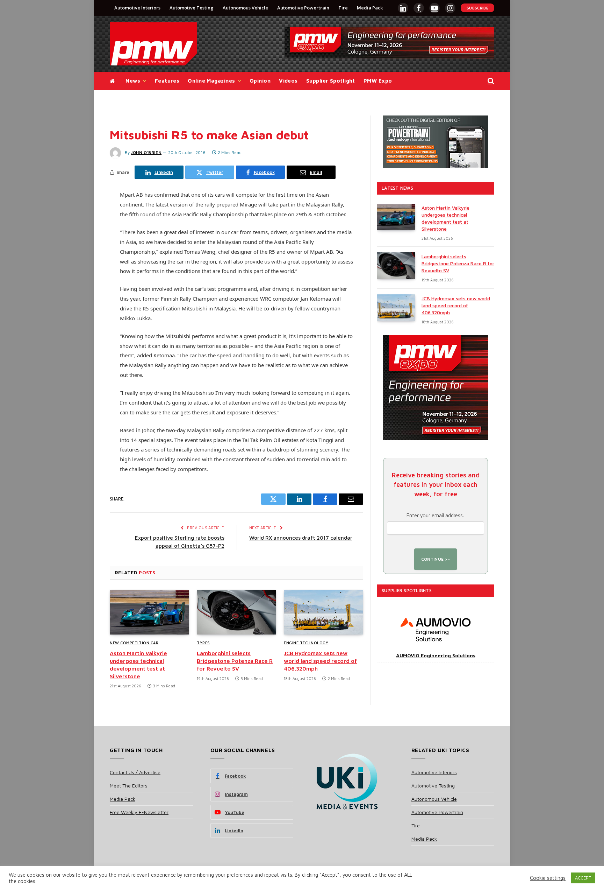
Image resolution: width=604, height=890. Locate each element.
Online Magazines (211, 81)
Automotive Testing (192, 8)
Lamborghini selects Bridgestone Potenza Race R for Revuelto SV (235, 661)
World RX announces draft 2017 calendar (300, 538)
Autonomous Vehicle (245, 8)
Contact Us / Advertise (135, 772)
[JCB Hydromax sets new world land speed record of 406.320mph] (323, 612)
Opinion (260, 81)
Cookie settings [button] (548, 878)
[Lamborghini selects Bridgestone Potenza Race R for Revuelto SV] (236, 612)
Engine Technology (306, 642)
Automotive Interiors (137, 8)
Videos (288, 81)
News (132, 81)
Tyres (203, 642)
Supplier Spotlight (330, 81)
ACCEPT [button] (583, 878)
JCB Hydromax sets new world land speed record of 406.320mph (320, 661)
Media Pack (370, 8)
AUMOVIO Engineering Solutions (435, 655)
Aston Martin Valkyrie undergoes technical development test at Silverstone (138, 664)
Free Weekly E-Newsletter (139, 812)
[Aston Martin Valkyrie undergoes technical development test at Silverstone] (149, 612)
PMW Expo (378, 81)
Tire (343, 8)
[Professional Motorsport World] (153, 44)
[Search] (490, 81)
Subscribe (477, 8)
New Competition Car (134, 642)
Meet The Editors (129, 786)
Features (167, 81)
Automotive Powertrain (303, 8)
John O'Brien (146, 152)
